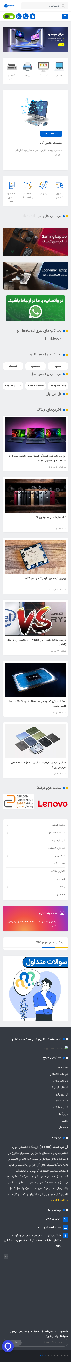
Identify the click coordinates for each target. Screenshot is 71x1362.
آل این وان (59, 856)
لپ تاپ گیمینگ (56, 848)
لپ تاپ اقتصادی (56, 833)
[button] (33, 16)
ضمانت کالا (59, 863)
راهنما (62, 887)
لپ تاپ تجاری (57, 840)
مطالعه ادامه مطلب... (55, 1200)
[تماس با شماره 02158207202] (26, 16)
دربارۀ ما (61, 879)
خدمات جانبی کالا (51, 142)
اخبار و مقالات (58, 871)
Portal (43, 1356)
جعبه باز (61, 894)
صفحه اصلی (58, 825)
